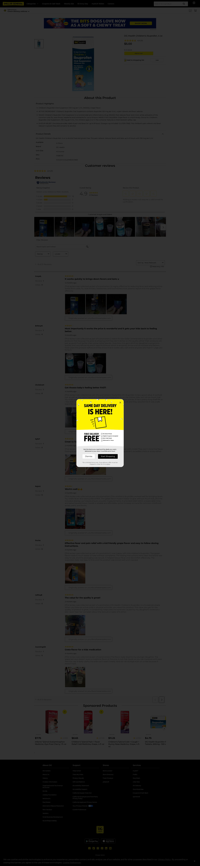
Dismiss (88, 456)
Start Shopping (108, 456)
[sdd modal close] (120, 402)
